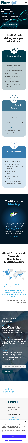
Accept (14, 436)
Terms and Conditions (14, 419)
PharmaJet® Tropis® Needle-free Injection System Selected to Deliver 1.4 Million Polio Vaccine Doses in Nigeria (14, 342)
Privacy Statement (18, 440)
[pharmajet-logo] (9, 2)
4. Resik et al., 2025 (8, 392)
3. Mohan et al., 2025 (8, 391)
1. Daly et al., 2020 (8, 388)
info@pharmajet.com (15, 410)
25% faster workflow (12, 128)
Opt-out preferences (9, 440)
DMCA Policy (14, 417)
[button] (25, 422)
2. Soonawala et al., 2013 (9, 389)
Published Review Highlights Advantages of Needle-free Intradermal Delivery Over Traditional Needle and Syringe (12, 329)
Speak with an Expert (9, 24)
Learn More (13, 236)
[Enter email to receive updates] (14, 366)
